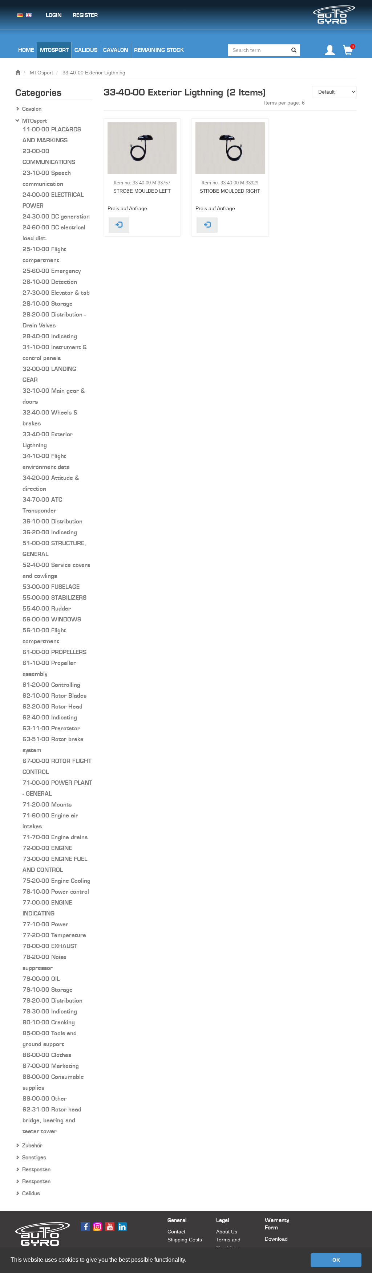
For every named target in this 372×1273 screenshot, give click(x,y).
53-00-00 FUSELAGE (51, 586)
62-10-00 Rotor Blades (54, 695)
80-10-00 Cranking (49, 1022)
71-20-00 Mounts (47, 804)
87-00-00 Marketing (51, 1065)
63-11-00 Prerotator (51, 728)
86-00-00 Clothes (47, 1055)
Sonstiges (34, 1157)
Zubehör (32, 1145)
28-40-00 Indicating (50, 336)
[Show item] (119, 225)
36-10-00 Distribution (52, 521)
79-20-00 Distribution (52, 1000)
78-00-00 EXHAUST (50, 946)
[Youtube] (110, 1226)
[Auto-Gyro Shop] (334, 14)
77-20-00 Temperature (54, 935)
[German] (20, 14)
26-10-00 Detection (50, 281)
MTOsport (41, 73)
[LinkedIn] (123, 1226)
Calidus (31, 1193)
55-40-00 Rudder (47, 608)
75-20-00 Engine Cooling (56, 880)
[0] (348, 53)
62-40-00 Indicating (50, 717)
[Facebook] (86, 1226)
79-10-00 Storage (48, 989)
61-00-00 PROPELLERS (54, 652)
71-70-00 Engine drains (55, 837)
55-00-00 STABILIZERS (54, 597)
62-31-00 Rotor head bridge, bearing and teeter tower (52, 1120)
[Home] (17, 73)
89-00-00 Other (44, 1098)
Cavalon (31, 109)
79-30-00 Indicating (50, 1011)
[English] (29, 14)
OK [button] (336, 1260)
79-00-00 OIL (41, 978)
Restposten (36, 1169)
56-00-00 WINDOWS (52, 619)
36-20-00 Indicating (50, 532)
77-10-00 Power (45, 924)
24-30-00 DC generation (56, 216)
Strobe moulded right (230, 191)
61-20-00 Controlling (51, 684)
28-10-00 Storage (48, 303)
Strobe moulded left (142, 191)
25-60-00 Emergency (52, 271)
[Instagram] (98, 1226)
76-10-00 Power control (56, 891)
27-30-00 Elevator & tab (56, 292)
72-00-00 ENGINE (47, 848)
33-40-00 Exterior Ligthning (93, 73)
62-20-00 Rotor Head (52, 706)
